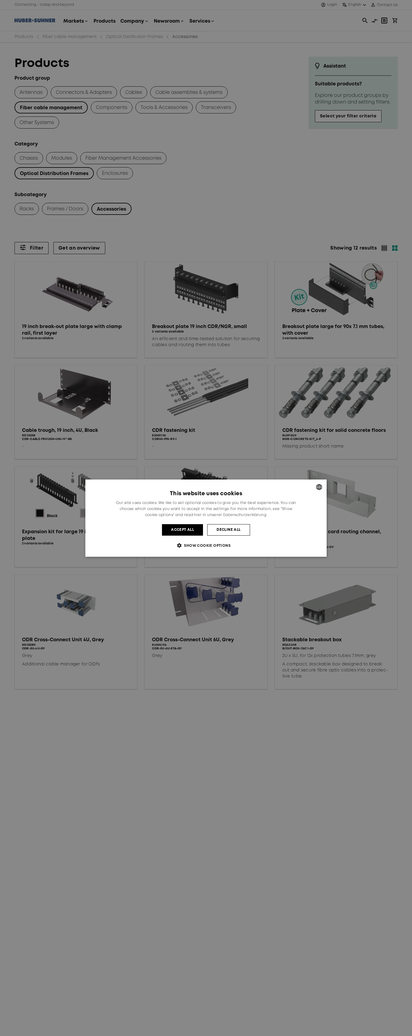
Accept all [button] (182, 529)
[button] (206, 545)
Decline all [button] (228, 529)
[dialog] (206, 517)
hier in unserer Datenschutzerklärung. (230, 514)
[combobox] (319, 487)
